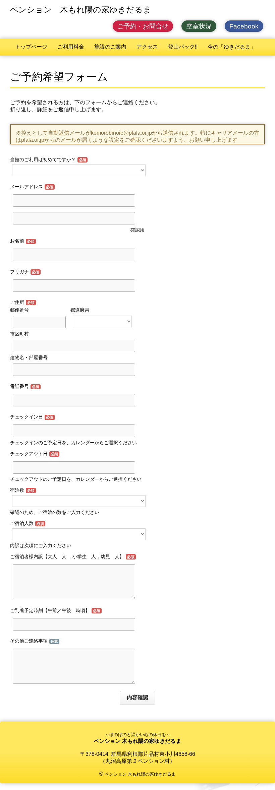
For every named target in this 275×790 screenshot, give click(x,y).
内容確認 (137, 697)
